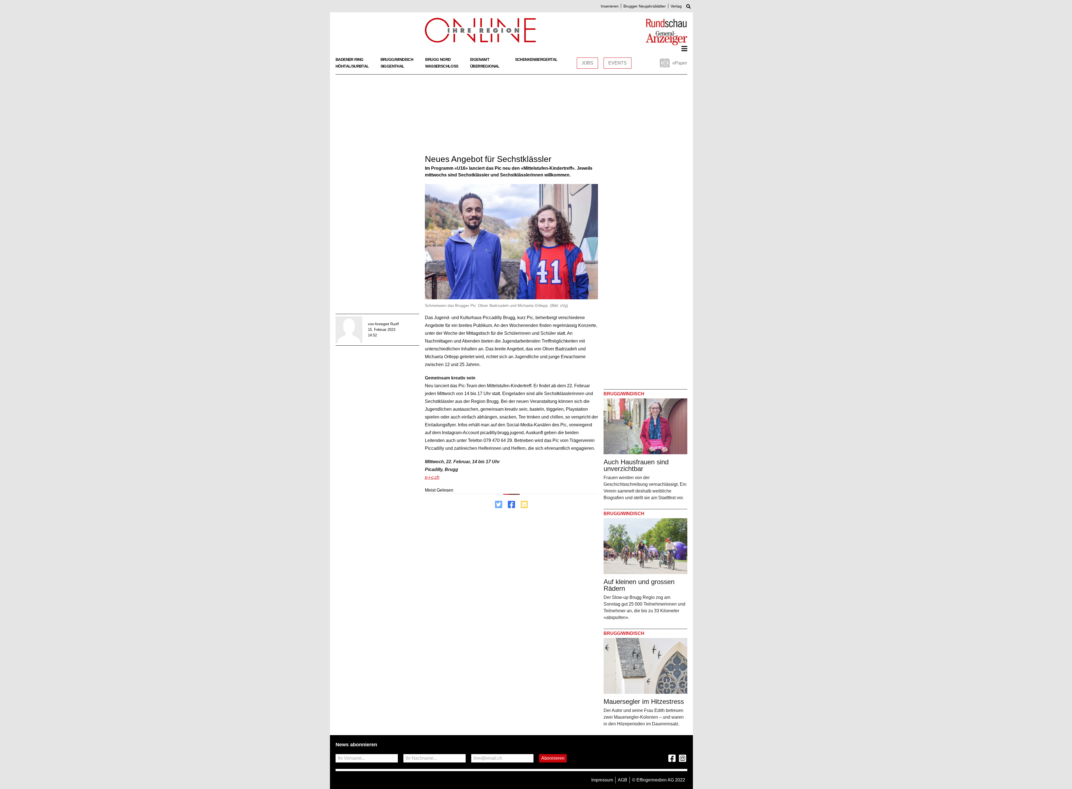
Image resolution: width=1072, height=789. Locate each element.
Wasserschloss (441, 66)
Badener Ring (349, 59)
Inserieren (610, 6)
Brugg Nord (438, 59)
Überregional (485, 66)
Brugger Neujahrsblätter (644, 6)
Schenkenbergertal (536, 59)
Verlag (676, 6)
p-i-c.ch (432, 477)
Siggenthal (393, 66)
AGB (622, 780)
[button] (684, 48)
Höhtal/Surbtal (352, 66)
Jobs (587, 63)
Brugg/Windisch (397, 59)
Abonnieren (552, 758)
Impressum (602, 780)
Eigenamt (479, 59)
